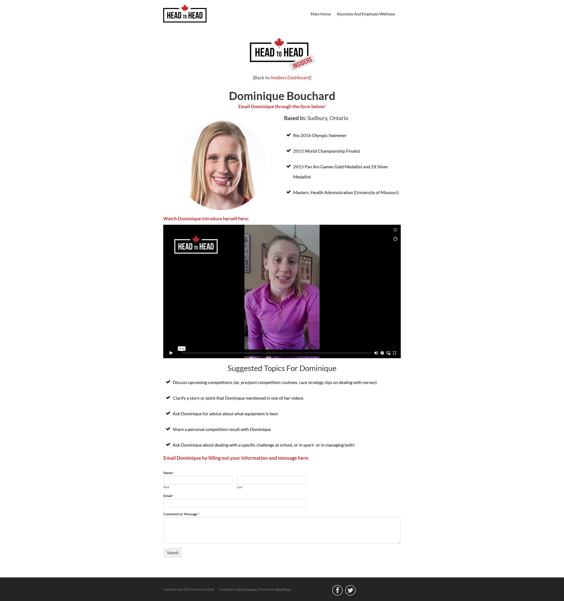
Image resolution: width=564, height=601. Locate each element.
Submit (172, 552)
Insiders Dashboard (290, 77)
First (166, 487)
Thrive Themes (246, 589)
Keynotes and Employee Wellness (366, 13)
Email (168, 495)
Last (239, 487)
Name (169, 473)
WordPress (283, 589)
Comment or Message (181, 514)
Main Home (321, 13)
